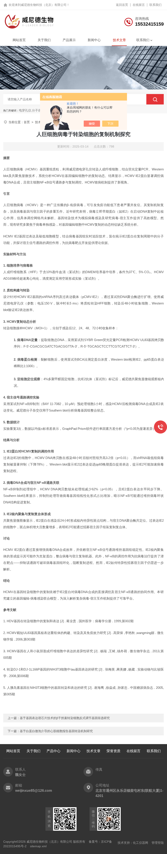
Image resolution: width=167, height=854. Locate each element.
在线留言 (139, 5)
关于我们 (44, 40)
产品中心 (53, 751)
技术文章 (119, 40)
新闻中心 (94, 40)
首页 (27, 122)
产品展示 (69, 40)
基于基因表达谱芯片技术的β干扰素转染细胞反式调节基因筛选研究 (65, 718)
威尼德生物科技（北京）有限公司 (44, 5)
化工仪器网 (140, 842)
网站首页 (19, 40)
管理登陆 (158, 842)
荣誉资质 (113, 751)
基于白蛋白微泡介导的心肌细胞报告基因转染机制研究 (56, 731)
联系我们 (155, 5)
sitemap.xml (38, 846)
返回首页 (122, 5)
